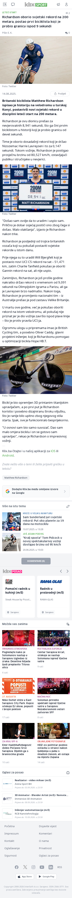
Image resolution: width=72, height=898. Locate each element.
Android (8, 455)
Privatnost (45, 848)
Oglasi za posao (49, 855)
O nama (44, 841)
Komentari (45, 833)
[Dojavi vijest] (58, 4)
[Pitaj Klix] (13, 4)
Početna (9, 826)
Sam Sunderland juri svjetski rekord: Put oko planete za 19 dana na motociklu (43, 521)
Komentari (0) (36, 561)
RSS (59, 867)
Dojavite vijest (47, 826)
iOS (53, 451)
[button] (61, 571)
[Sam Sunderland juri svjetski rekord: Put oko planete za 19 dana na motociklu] (11, 521)
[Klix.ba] (36, 4)
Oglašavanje (12, 848)
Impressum (11, 833)
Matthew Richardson (15, 477)
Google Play (48, 876)
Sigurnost (10, 855)
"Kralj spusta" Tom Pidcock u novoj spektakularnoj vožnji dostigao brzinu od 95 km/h (42, 541)
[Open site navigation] (5, 4)
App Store (27, 876)
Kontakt (9, 841)
